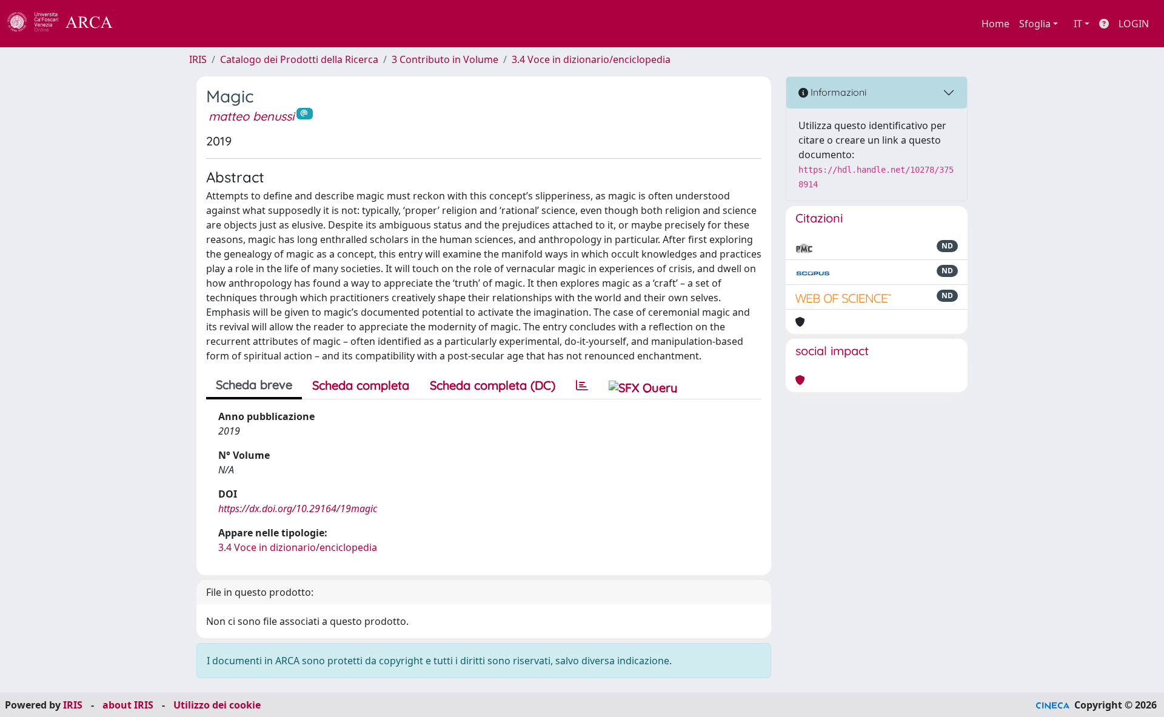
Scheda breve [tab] (254, 384)
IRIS (198, 59)
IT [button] (1078, 23)
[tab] (582, 385)
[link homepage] (66, 23)
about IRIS (127, 705)
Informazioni (837, 92)
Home (995, 23)
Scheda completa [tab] (360, 385)
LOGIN (1134, 23)
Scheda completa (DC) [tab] (492, 385)
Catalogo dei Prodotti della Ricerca (299, 59)
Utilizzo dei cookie (217, 705)
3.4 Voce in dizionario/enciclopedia (591, 59)
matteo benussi (251, 116)
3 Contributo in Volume (445, 59)
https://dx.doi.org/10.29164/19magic (297, 508)
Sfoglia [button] (1035, 23)
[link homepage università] (145, 23)
